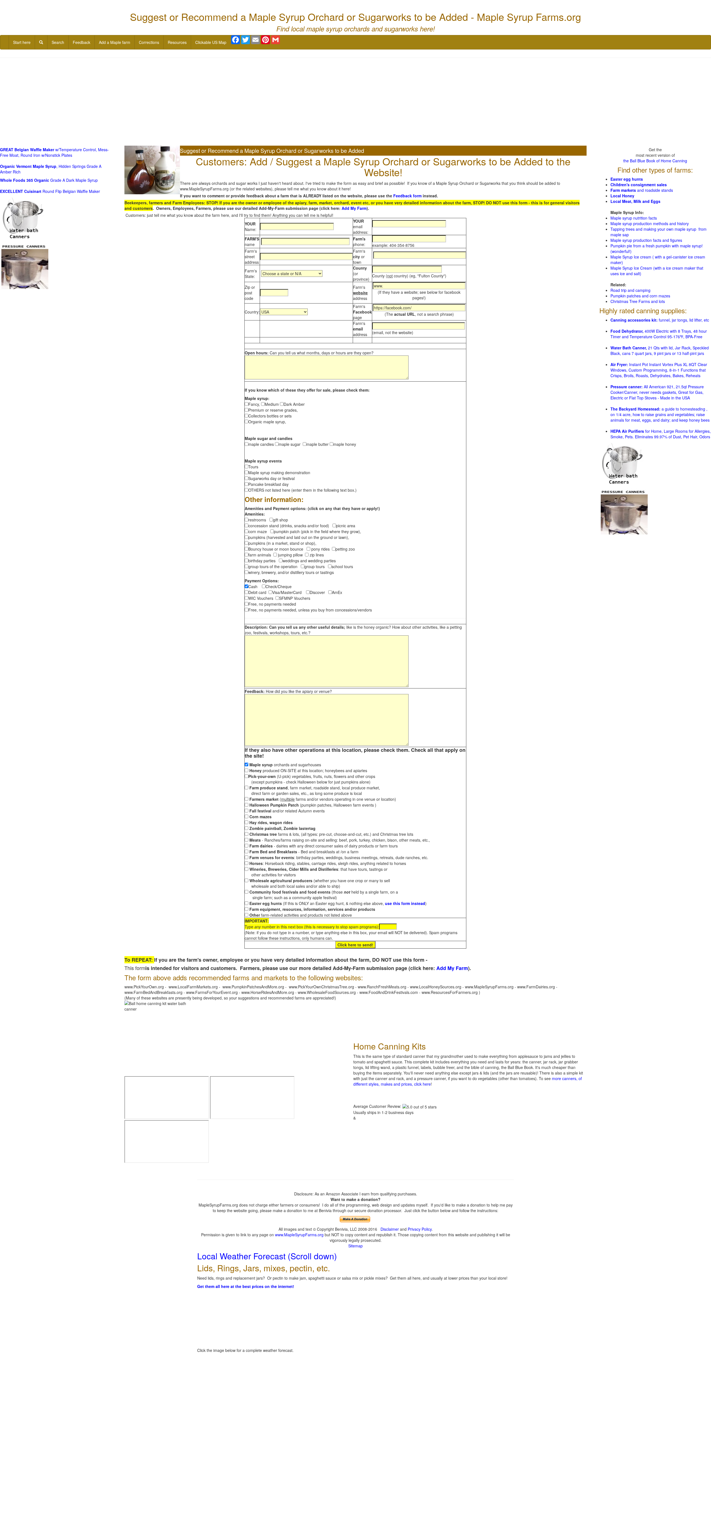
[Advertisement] (355, 102)
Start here (22, 42)
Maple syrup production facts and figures (646, 240)
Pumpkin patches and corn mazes (640, 296)
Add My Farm (354, 208)
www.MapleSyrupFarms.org (299, 1234)
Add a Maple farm (114, 42)
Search (58, 42)
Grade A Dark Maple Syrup (49, 180)
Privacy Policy (420, 1229)
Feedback (81, 42)
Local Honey (622, 195)
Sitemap (355, 1246)
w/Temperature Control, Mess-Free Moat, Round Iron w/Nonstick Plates (54, 152)
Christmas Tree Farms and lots (637, 301)
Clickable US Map (210, 42)
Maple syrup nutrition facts (633, 218)
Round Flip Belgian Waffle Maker (50, 191)
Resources (177, 42)
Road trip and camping (630, 290)
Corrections (149, 42)
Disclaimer (389, 1229)
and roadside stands (641, 190)
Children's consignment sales (638, 184)
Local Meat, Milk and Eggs (635, 201)
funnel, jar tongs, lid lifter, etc (659, 320)
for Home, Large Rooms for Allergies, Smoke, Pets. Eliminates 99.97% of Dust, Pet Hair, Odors (660, 433)
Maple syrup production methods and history (649, 223)
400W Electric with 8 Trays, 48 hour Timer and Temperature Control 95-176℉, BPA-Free (658, 333)
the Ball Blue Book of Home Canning (655, 160)
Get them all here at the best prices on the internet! (245, 1286)
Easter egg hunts (626, 179)
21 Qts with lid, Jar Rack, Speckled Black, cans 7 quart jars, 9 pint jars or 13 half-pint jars (659, 350)
